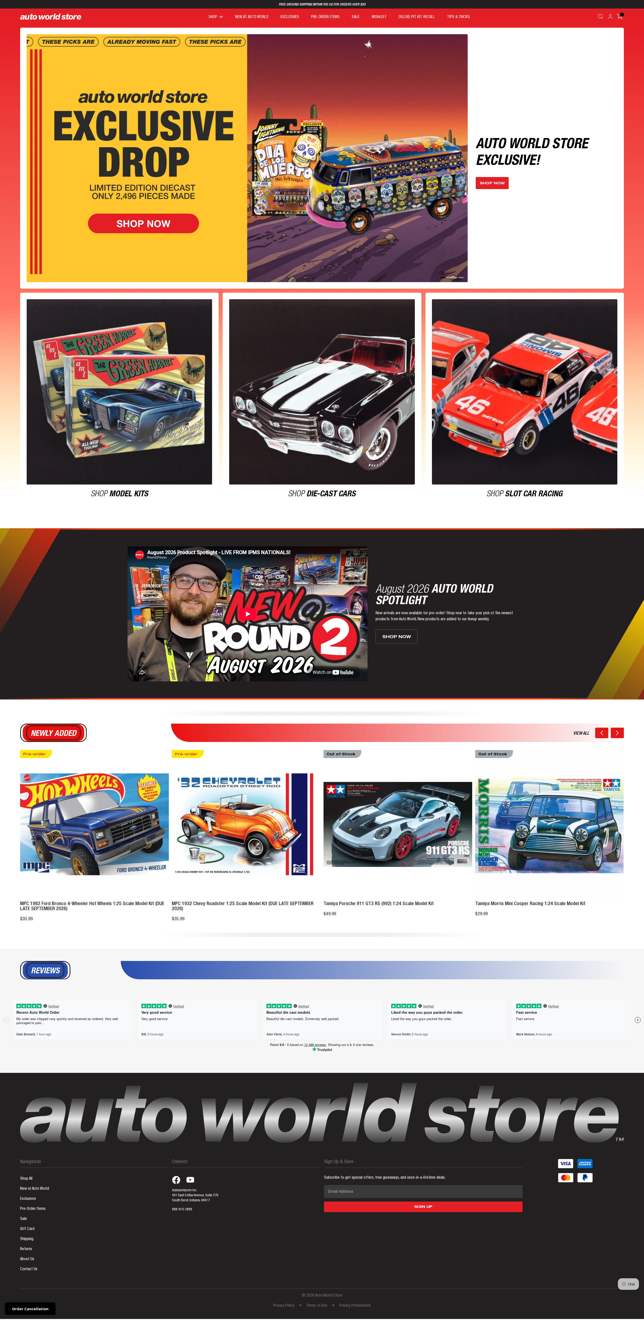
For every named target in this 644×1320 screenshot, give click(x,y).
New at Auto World (34, 1181)
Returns (26, 1242)
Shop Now (492, 171)
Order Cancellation (30, 1308)
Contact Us (28, 1262)
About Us (27, 1252)
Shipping (26, 1232)
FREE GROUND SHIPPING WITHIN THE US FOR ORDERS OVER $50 (322, 5)
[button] (601, 725)
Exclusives (28, 1192)
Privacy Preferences (355, 1298)
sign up (423, 1199)
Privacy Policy (283, 1298)
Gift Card (27, 1222)
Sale (23, 1212)
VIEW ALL (581, 726)
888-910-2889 (182, 1202)
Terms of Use (316, 1298)
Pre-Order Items (33, 1202)
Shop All (26, 1171)
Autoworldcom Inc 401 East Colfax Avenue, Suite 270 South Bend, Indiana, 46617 (195, 1188)
